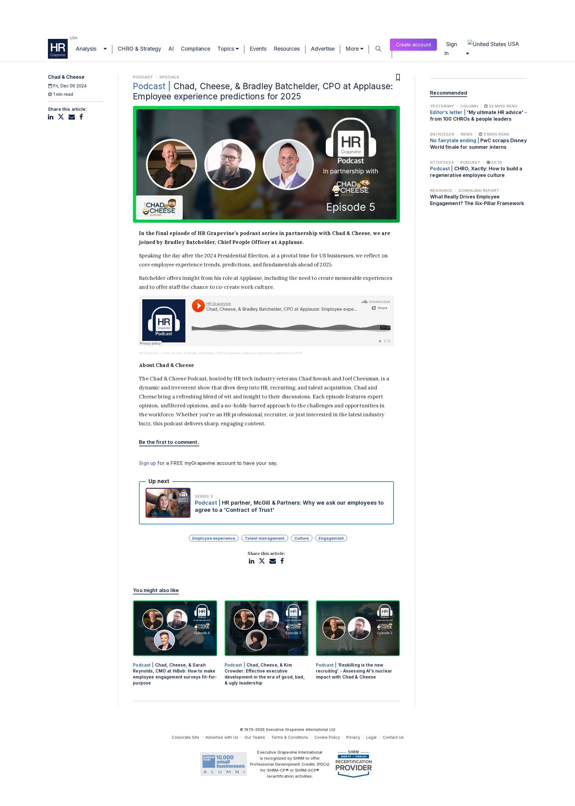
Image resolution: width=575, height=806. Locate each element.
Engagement (331, 538)
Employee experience (213, 538)
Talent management (265, 538)
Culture (301, 538)
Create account (413, 45)
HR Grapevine (149, 353)
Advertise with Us (221, 737)
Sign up (147, 463)
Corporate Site (185, 737)
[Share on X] (61, 117)
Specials (169, 77)
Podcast (143, 77)
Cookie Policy (327, 737)
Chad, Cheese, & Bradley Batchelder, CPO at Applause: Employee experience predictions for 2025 (232, 353)
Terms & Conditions (289, 737)
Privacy (353, 737)
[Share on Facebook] (81, 117)
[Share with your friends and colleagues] (72, 117)
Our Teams (254, 737)
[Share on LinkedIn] (50, 117)
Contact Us (393, 737)
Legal (371, 737)
